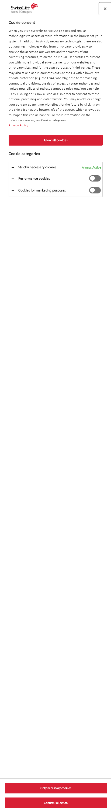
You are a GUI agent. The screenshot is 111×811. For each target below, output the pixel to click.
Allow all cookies (56, 140)
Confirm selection (56, 803)
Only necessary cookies (55, 788)
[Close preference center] (105, 9)
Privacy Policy (18, 125)
